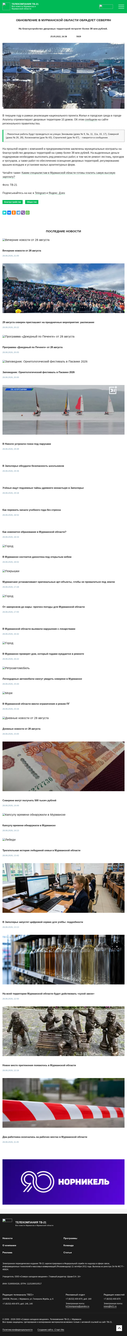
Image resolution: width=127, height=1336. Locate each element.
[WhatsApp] (28, 213)
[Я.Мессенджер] (4, 213)
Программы (70, 1238)
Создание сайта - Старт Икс (51, 1330)
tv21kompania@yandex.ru (77, 1306)
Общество (32, 202)
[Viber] (23, 213)
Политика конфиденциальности (17, 1330)
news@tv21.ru (110, 1306)
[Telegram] (18, 213)
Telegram (40, 193)
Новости (7, 1238)
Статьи (68, 1252)
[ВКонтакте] (9, 213)
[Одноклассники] (14, 213)
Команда (69, 1245)
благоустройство (12, 202)
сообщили (91, 119)
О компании (9, 1245)
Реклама (7, 1252)
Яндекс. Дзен (57, 193)
